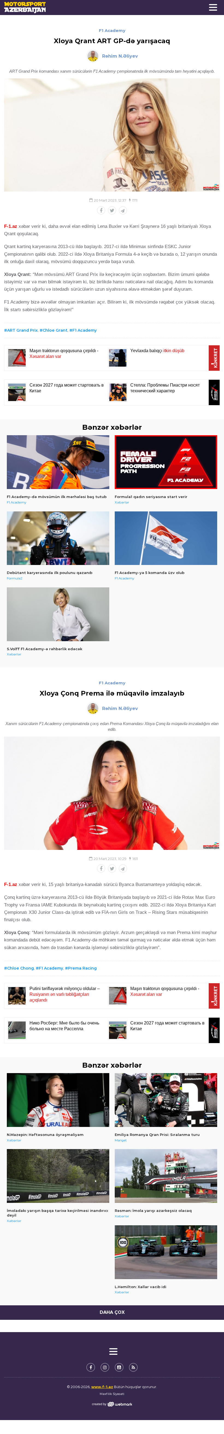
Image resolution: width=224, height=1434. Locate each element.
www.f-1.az (102, 1387)
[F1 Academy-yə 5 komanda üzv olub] (166, 538)
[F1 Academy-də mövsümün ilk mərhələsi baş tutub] (58, 462)
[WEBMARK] (112, 1404)
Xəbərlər (122, 502)
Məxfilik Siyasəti (112, 1394)
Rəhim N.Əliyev (120, 56)
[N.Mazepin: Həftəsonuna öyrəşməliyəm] (58, 1100)
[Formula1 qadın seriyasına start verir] (166, 462)
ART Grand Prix (22, 330)
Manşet (121, 1140)
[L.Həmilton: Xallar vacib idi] (166, 1252)
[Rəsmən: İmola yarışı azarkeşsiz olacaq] (166, 1176)
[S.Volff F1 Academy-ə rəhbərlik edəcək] (58, 614)
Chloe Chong (20, 968)
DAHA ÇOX (112, 1312)
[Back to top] (208, 1418)
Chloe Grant (55, 330)
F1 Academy (112, 30)
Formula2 (14, 578)
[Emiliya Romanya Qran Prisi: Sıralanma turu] (166, 1100)
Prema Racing (82, 968)
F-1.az (10, 226)
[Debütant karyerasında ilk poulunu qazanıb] (58, 538)
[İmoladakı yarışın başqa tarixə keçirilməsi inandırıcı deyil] (58, 1176)
